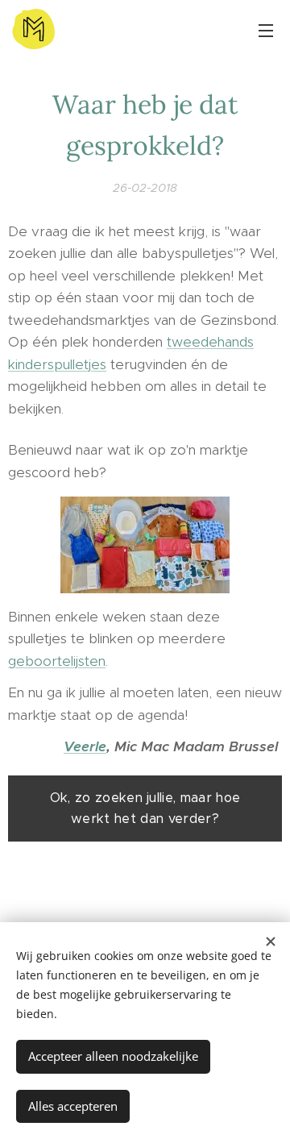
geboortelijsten (57, 661)
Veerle (85, 746)
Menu (266, 30)
